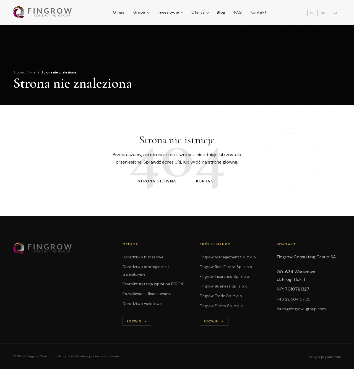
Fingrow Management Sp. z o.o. (228, 257)
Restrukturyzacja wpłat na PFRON (153, 283)
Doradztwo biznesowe (143, 257)
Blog (221, 12)
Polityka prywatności (324, 357)
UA (335, 13)
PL (312, 13)
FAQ (238, 12)
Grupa (139, 12)
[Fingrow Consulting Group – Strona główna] (42, 12)
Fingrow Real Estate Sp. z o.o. (226, 266)
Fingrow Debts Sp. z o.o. (222, 305)
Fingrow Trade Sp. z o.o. (221, 295)
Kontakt (259, 12)
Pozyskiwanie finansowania (147, 293)
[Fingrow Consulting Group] (61, 248)
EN (323, 13)
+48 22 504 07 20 (294, 299)
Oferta (198, 12)
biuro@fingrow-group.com (301, 308)
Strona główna (24, 72)
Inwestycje (168, 12)
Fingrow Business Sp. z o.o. (224, 286)
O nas (118, 12)
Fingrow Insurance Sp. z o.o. (225, 276)
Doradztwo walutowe (142, 303)
